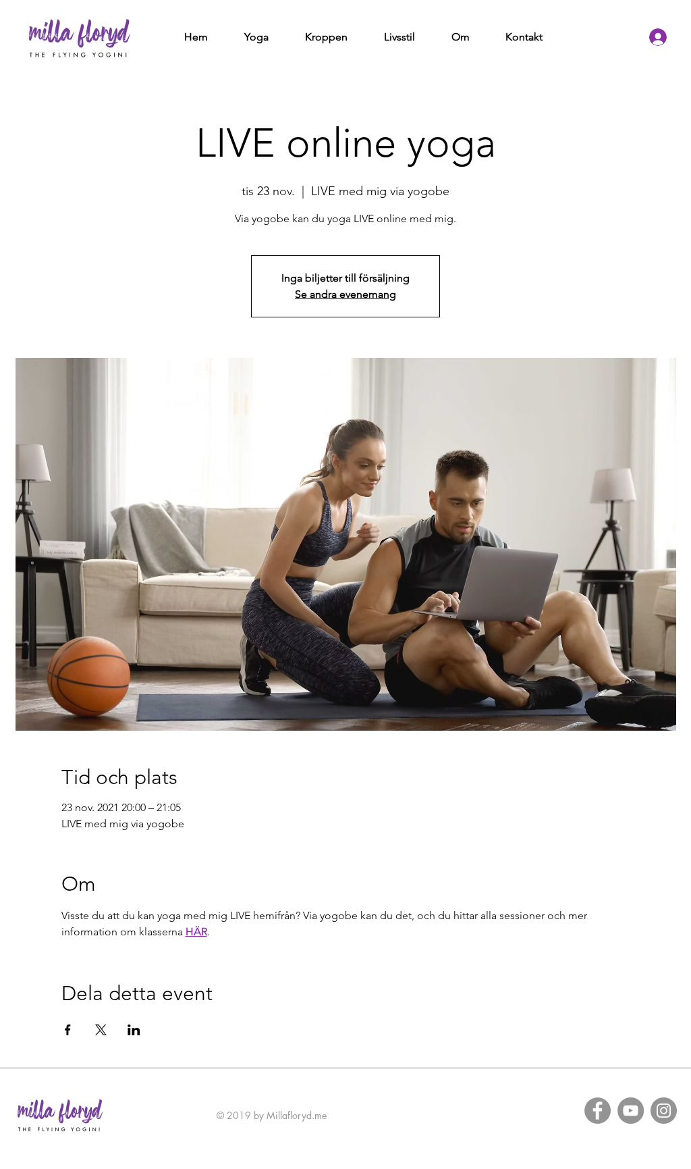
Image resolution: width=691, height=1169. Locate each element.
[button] (256, 37)
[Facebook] (597, 1110)
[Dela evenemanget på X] (100, 1029)
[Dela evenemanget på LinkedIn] (134, 1029)
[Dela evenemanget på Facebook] (67, 1029)
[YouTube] (630, 1110)
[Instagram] (664, 1110)
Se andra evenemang (345, 294)
